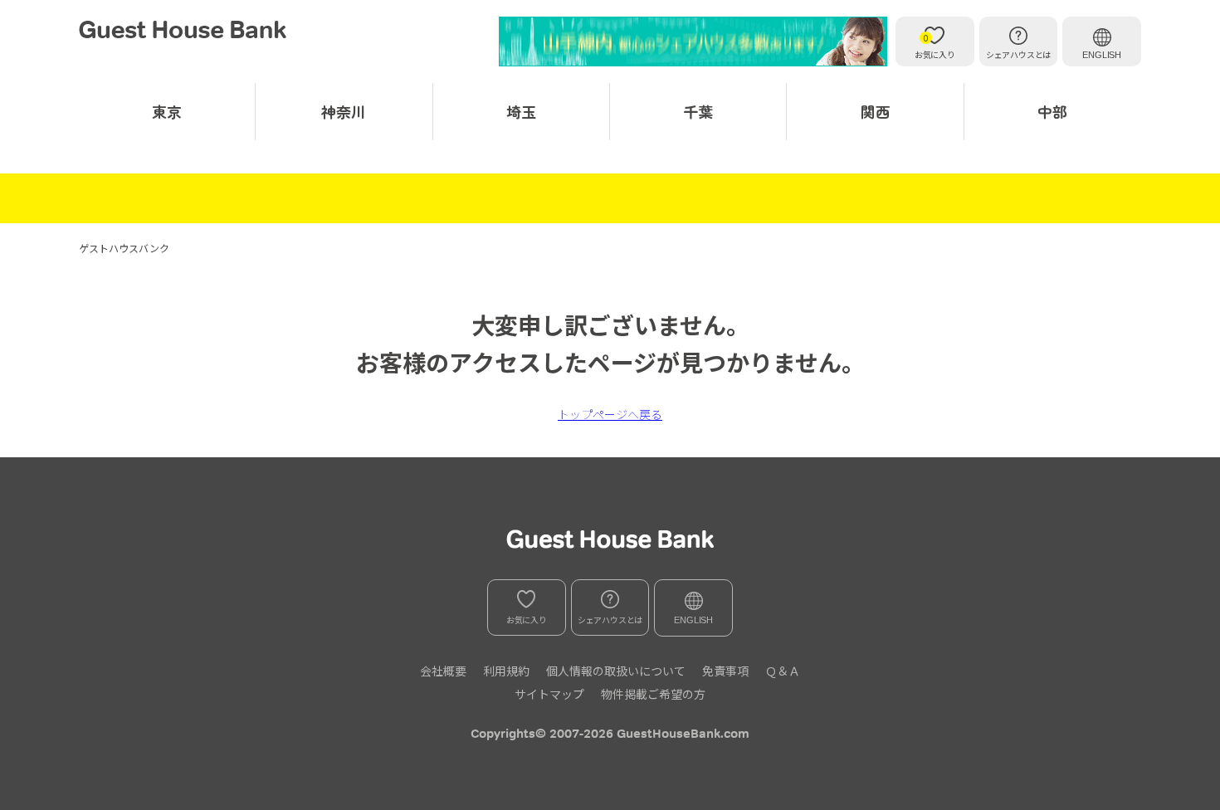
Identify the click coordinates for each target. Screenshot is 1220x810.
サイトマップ (549, 694)
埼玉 (521, 111)
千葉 (698, 111)
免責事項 (725, 670)
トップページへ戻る (610, 414)
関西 (876, 111)
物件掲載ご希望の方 (653, 694)
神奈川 (343, 111)
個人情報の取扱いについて (616, 670)
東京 (167, 111)
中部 (1052, 111)
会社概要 (443, 670)
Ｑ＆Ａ (782, 670)
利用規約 (506, 670)
